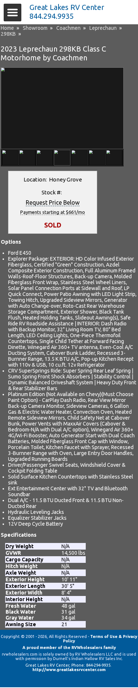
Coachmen (68, 28)
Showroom (35, 28)
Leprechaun (103, 28)
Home (7, 28)
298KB (8, 34)
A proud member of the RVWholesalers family (69, 647)
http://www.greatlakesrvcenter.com (69, 669)
